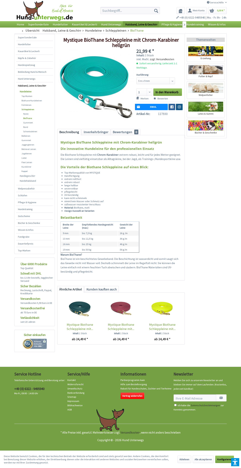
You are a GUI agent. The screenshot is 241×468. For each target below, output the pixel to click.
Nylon (26, 113)
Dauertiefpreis (25, 243)
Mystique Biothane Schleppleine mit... (80, 327)
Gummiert (28, 122)
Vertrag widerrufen (132, 395)
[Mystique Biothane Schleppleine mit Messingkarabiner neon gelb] (162, 308)
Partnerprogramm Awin (132, 380)
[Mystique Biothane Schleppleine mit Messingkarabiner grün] (80, 308)
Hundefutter (24, 44)
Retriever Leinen (29, 149)
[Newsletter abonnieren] (221, 397)
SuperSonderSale (27, 37)
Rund (25, 127)
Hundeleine (26, 91)
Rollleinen (26, 136)
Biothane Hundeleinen (32, 100)
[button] (235, 462)
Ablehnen (184, 459)
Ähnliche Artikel (70, 289)
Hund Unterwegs (26, 78)
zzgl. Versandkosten (162, 59)
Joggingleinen (28, 144)
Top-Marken (27, 96)
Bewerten (162, 98)
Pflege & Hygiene (27, 202)
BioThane (27, 118)
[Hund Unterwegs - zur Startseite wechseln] (45, 13)
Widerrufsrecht (75, 384)
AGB (69, 409)
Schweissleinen (30, 131)
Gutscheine (24, 216)
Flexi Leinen (27, 162)
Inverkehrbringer (96, 132)
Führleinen (26, 105)
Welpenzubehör (26, 188)
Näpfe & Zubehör (27, 58)
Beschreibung (69, 132)
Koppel (25, 171)
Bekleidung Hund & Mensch (32, 71)
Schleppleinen (28, 109)
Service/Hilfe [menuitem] (216, 2)
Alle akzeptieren (203, 459)
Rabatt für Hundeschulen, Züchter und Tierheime (145, 388)
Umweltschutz (74, 388)
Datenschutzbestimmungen (205, 405)
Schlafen (22, 195)
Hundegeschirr (27, 175)
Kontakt (71, 380)
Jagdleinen (27, 153)
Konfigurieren (224, 459)
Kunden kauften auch (101, 289)
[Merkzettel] (181, 10)
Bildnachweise (75, 405)
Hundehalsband (28, 180)
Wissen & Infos (26, 229)
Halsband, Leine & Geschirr (32, 85)
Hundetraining (25, 209)
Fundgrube (23, 236)
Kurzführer (26, 166)
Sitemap (71, 396)
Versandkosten (130, 432)
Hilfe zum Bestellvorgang (133, 384)
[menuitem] (130, 10)
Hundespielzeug (26, 65)
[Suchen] (156, 10)
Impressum (73, 401)
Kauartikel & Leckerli (29, 51)
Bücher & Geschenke (29, 223)
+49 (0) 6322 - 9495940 (29, 389)
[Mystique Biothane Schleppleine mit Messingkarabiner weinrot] (121, 308)
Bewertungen (125, 132)
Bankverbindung (76, 392)
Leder (24, 158)
